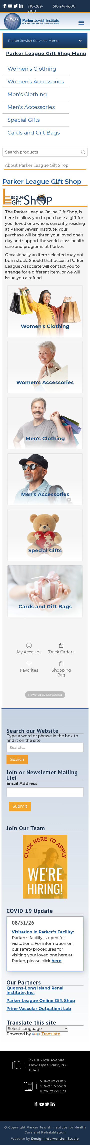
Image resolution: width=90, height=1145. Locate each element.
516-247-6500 (64, 6)
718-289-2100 (35, 9)
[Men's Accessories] (45, 469)
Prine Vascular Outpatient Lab (38, 1008)
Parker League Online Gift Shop (40, 1000)
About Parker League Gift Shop (36, 165)
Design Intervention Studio (55, 1138)
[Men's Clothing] (45, 413)
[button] (81, 22)
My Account (29, 652)
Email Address (22, 783)
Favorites (29, 670)
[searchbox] (45, 152)
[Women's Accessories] (45, 357)
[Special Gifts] (45, 525)
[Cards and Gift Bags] (45, 581)
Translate (50, 1034)
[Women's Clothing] (45, 301)
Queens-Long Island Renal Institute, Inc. (35, 990)
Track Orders (61, 652)
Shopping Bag (61, 672)
